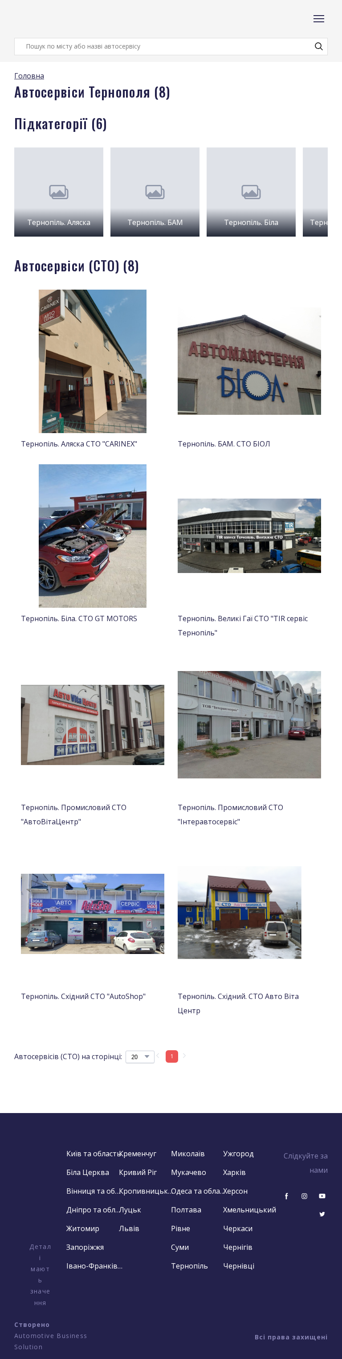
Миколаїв (188, 1153)
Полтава (186, 1210)
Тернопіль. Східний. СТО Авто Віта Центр (238, 1003)
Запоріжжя (85, 1247)
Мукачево (188, 1172)
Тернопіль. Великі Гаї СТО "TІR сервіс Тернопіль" (243, 626)
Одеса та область (199, 1191)
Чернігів (237, 1247)
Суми (180, 1247)
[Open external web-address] (40, 1194)
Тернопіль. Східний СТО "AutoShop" (83, 996)
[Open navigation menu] (319, 19)
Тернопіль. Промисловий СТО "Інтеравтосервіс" (230, 814)
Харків (234, 1172)
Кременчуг (137, 1153)
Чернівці (238, 1266)
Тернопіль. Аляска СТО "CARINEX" (79, 444)
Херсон (235, 1191)
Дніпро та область (94, 1210)
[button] (319, 46)
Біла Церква (87, 1172)
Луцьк (130, 1210)
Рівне (180, 1228)
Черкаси (237, 1228)
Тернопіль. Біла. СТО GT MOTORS (79, 618)
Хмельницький (249, 1210)
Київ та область (93, 1153)
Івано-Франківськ (94, 1266)
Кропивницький (147, 1191)
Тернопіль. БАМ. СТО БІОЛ (224, 444)
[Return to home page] (50, 18)
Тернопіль (189, 1266)
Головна (29, 76)
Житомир (82, 1228)
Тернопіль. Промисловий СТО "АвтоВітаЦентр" (73, 814)
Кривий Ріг (138, 1172)
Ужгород (238, 1153)
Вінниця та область (94, 1191)
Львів (129, 1228)
